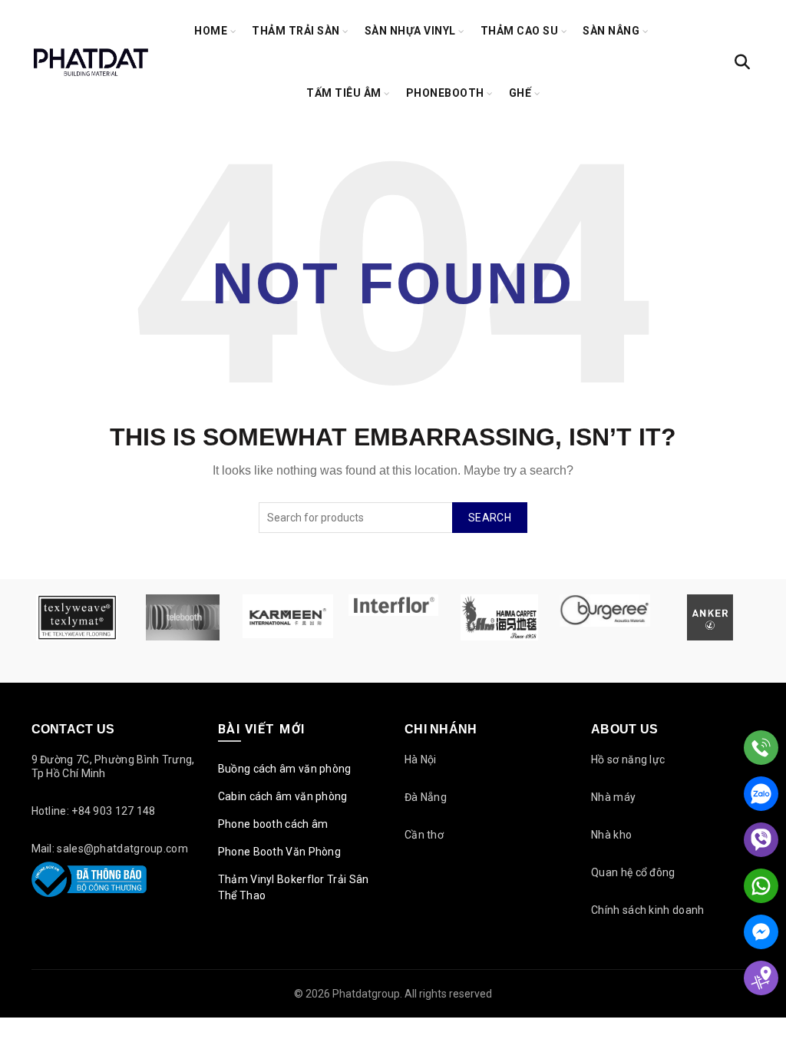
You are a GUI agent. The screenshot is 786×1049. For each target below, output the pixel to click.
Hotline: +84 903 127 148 (93, 811)
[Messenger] (761, 932)
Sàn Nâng (611, 31)
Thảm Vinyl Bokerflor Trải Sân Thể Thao (293, 887)
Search (489, 517)
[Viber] (761, 839)
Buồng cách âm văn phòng (285, 769)
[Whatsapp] (761, 886)
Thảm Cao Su (520, 31)
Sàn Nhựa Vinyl (410, 31)
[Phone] (761, 747)
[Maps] (761, 978)
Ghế (520, 93)
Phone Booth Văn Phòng (279, 851)
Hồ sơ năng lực (628, 759)
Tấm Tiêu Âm (343, 93)
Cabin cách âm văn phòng (283, 796)
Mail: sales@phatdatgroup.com (109, 848)
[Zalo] (761, 793)
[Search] (742, 62)
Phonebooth (445, 93)
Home (210, 31)
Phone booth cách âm (273, 824)
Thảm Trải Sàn (296, 31)
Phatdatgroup (366, 994)
